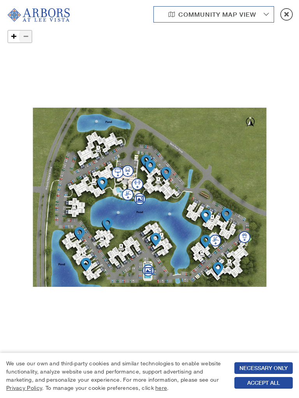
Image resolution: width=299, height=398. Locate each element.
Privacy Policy (24, 387)
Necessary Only (263, 368)
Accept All (263, 382)
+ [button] (14, 36)
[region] (149, 375)
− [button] (25, 36)
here (161, 387)
